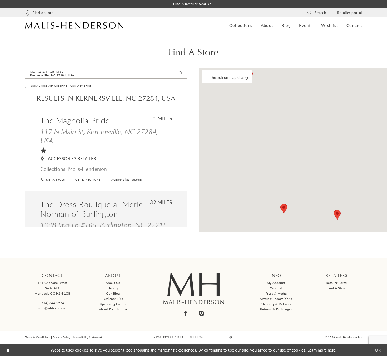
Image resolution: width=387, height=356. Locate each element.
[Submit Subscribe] (231, 337)
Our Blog (113, 293)
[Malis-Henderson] (74, 25)
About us (113, 283)
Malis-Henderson (87, 168)
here (331, 350)
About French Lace (113, 309)
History (112, 288)
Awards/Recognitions (276, 298)
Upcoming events (113, 304)
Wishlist (276, 288)
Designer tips (113, 298)
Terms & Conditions (37, 337)
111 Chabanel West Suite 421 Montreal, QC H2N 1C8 (52, 288)
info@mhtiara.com (52, 308)
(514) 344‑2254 (52, 303)
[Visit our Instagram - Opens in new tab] (201, 313)
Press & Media (276, 293)
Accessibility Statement (87, 337)
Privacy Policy (61, 337)
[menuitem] (39, 12)
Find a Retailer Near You (193, 4)
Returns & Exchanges (276, 309)
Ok (378, 350)
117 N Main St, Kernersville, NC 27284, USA (99, 136)
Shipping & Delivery (276, 304)
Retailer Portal (337, 283)
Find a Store (336, 288)
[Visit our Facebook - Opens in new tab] (185, 313)
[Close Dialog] (8, 349)
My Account (276, 283)
